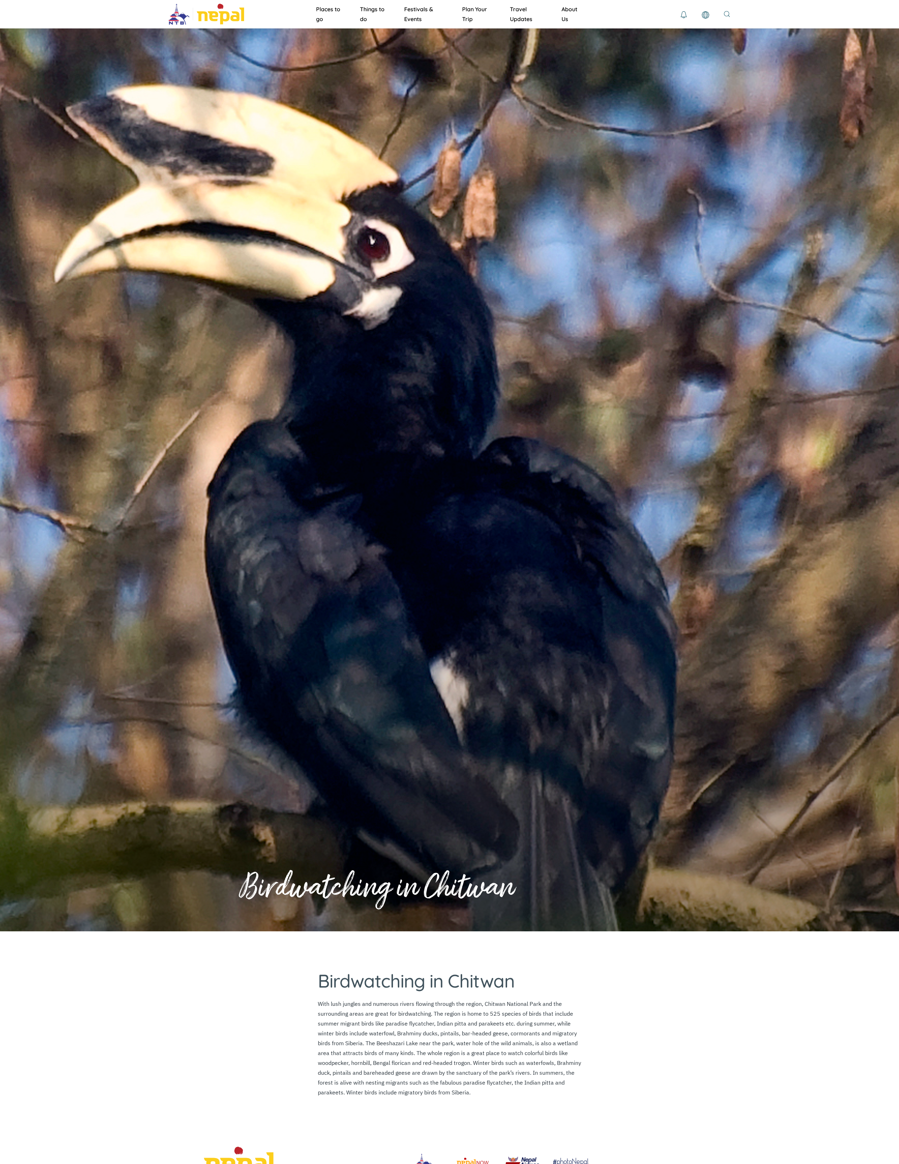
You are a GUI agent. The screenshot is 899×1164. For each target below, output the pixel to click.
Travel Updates (521, 14)
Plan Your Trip (474, 14)
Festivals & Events (418, 14)
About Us (569, 14)
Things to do (372, 14)
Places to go (328, 14)
